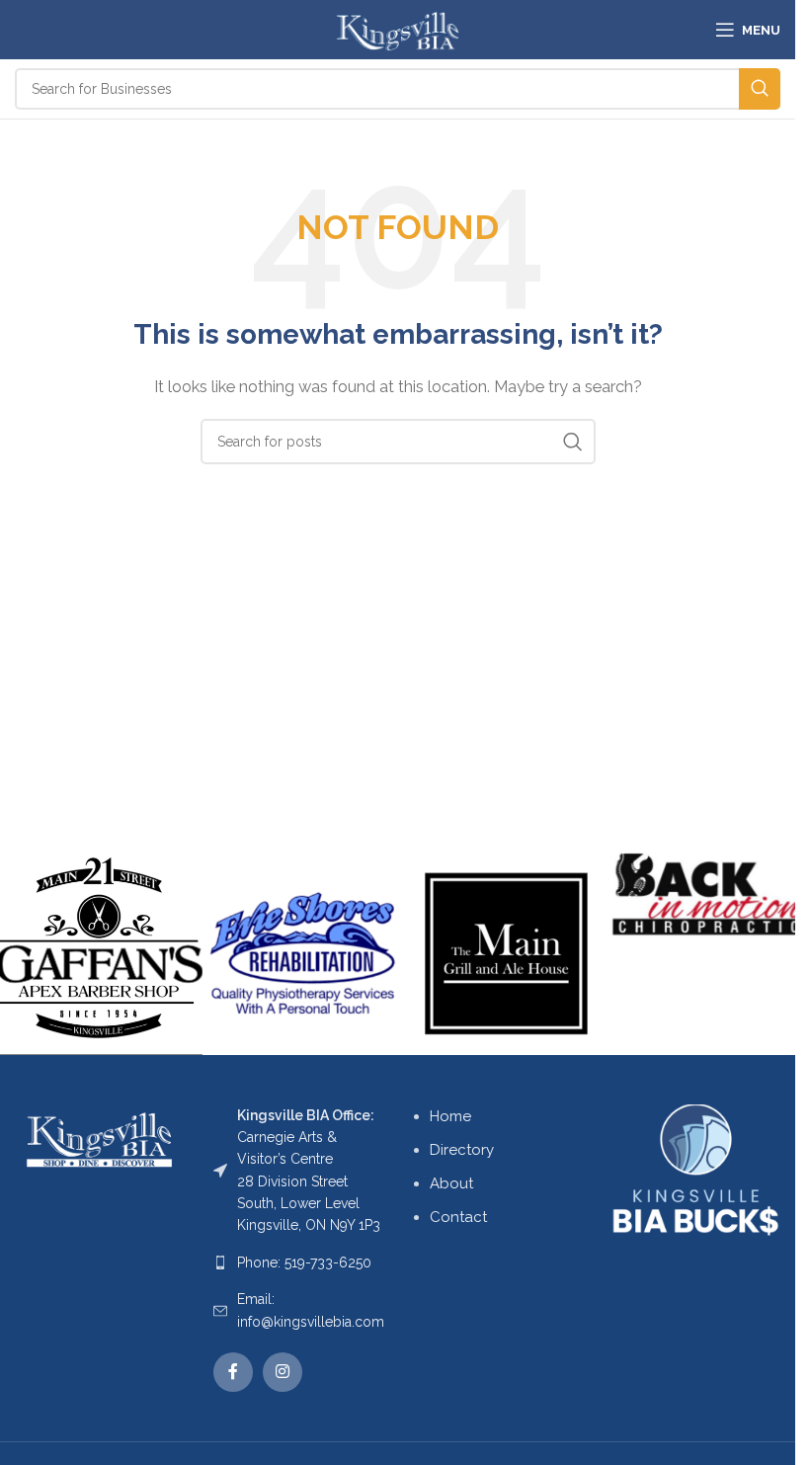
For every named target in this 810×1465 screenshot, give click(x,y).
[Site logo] (397, 29)
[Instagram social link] (282, 1372)
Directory (462, 1150)
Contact (458, 1217)
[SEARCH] (759, 89)
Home (450, 1116)
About (451, 1183)
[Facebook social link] (233, 1372)
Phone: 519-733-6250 (304, 1262)
